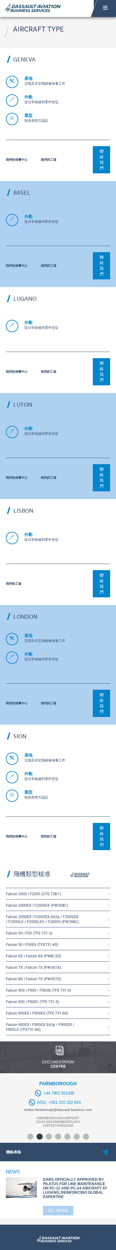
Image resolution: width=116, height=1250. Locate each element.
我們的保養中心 (17, 159)
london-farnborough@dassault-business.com (58, 1110)
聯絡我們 (102, 159)
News (13, 1171)
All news (58, 1210)
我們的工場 (48, 159)
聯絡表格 (13, 1152)
